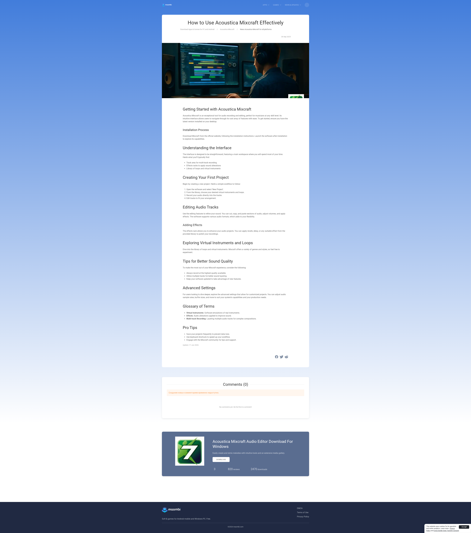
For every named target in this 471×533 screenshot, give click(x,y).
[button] (307, 5)
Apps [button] (265, 5)
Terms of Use (302, 512)
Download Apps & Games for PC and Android (197, 29)
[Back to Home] (167, 5)
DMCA (299, 508)
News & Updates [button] (292, 5)
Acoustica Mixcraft (227, 29)
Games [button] (276, 5)
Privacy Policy (303, 516)
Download (221, 459)
